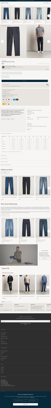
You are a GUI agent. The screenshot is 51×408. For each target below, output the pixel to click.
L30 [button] (2, 76)
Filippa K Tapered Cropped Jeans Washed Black (10, 296)
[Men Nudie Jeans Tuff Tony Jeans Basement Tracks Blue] (9, 228)
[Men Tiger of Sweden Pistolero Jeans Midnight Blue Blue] (6, 13)
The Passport (3, 334)
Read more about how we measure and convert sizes (11, 151)
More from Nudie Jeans (9, 204)
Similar (7, 170)
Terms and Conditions (4, 338)
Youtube (2, 370)
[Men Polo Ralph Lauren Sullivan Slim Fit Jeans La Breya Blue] (39, 13)
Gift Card (2, 359)
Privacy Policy (3, 341)
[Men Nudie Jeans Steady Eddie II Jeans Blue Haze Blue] (28, 13)
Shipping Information (4, 350)
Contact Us (2, 352)
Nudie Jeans (4, 60)
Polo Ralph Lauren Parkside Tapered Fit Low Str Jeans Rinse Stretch (26, 197)
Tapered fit (9, 25)
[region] (25, 307)
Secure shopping (3, 332)
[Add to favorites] (16, 177)
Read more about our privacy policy (25, 323)
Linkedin (2, 372)
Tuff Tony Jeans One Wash (23, 240)
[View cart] (47, 3)
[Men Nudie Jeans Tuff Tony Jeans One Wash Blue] (26, 228)
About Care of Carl (4, 336)
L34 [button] (8, 76)
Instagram (2, 367)
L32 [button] (5, 76)
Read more (47, 69)
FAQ (1, 354)
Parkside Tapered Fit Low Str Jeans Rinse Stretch (17, 22)
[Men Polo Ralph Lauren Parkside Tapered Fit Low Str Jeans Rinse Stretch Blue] (17, 13)
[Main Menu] (49, 3)
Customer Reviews (4, 358)
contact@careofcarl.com (7, 384)
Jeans (6, 25)
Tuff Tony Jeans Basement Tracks (7, 240)
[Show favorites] (45, 2)
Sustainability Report (4, 343)
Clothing (2, 25)
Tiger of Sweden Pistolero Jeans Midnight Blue (9, 197)
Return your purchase (4, 356)
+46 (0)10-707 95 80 (5, 383)
